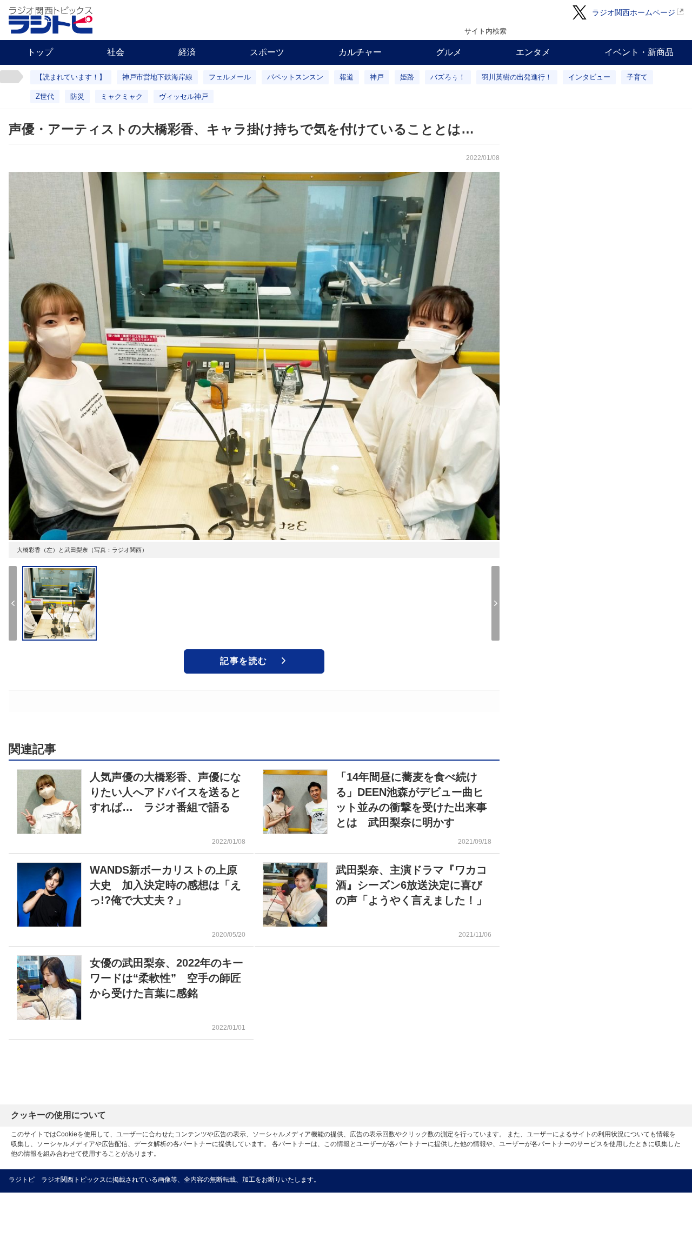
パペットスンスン (295, 77)
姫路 (407, 77)
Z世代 (45, 96)
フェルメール (230, 77)
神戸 (377, 77)
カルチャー (360, 52)
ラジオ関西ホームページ (633, 12)
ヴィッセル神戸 (183, 96)
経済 (187, 52)
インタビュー (589, 77)
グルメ (449, 52)
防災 (77, 96)
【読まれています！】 (71, 77)
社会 (115, 52)
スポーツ (267, 52)
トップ (40, 52)
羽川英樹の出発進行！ (517, 77)
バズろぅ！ (447, 77)
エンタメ (533, 52)
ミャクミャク (122, 96)
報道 (347, 77)
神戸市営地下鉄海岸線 (157, 77)
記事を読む (244, 660)
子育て (637, 77)
